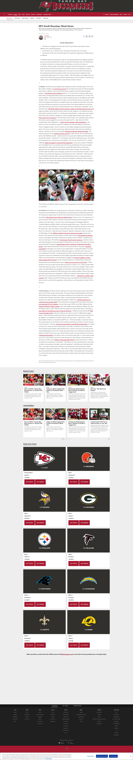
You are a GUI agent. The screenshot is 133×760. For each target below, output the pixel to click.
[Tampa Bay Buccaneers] (66, 749)
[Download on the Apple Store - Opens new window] (61, 743)
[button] (63, 438)
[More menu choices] (52, 14)
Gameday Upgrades (65, 719)
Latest (27, 712)
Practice (52, 716)
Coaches (15, 714)
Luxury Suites (65, 723)
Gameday (99, 714)
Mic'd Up (39, 719)
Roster (15, 712)
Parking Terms (99, 723)
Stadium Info (99, 712)
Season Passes (66, 714)
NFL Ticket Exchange (116, 719)
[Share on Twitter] (87, 37)
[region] (66, 756)
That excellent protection (85, 235)
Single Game (65, 712)
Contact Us (81, 719)
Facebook (116, 728)
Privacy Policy (49, 758)
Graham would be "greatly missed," (49, 306)
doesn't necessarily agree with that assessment (59, 143)
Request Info (65, 728)
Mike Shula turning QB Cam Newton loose (59, 217)
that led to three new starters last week (76, 131)
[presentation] (109, 439)
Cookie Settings (90, 756)
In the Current (40, 723)
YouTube (116, 725)
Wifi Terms (99, 721)
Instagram (116, 732)
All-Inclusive (66, 721)
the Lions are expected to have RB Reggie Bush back (71, 324)
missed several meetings (46, 335)
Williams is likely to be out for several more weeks (68, 233)
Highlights (40, 716)
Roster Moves (27, 714)
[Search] (103, 14)
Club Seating (65, 716)
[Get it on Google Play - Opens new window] (71, 743)
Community (27, 719)
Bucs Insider (40, 721)
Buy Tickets (29, 481)
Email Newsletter (116, 723)
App (116, 712)
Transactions (15, 716)
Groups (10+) (65, 725)
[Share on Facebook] (84, 37)
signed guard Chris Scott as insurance (71, 240)
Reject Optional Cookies (102, 756)
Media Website (116, 716)
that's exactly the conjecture (47, 118)
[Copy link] (92, 36)
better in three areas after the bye (64, 340)
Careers (81, 712)
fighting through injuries (61, 133)
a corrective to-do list (59, 89)
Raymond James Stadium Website (99, 719)
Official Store (116, 714)
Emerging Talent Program (81, 714)
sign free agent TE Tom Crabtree (48, 304)
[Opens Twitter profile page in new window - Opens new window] (45, 39)
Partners (81, 721)
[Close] (130, 756)
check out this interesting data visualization (73, 122)
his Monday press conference (54, 93)
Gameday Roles (81, 716)
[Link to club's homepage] (4, 14)
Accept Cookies (113, 756)
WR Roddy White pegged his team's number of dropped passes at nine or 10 (71, 109)
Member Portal (66, 730)
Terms (66, 732)
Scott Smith (46, 35)
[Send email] (89, 37)
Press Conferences (39, 714)
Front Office (15, 719)
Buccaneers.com (67, 654)
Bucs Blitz (27, 716)
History (15, 721)
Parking (99, 716)
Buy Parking (40, 481)
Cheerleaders (52, 721)
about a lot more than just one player (76, 262)
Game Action (52, 714)
